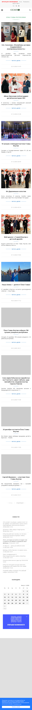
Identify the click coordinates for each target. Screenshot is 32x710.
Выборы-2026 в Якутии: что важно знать (15, 550)
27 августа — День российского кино (14, 546)
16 (27, 597)
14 (20, 597)
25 (8, 603)
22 (23, 600)
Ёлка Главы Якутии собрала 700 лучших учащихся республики (16, 331)
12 (12, 597)
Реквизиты (26, 1)
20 (16, 600)
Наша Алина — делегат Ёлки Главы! (16, 285)
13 (16, 597)
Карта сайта (16, 3)
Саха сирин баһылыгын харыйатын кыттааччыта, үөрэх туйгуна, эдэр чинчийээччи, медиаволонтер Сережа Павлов (16, 381)
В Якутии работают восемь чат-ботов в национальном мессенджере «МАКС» (14, 534)
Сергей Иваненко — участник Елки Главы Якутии (16, 478)
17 (4, 600)
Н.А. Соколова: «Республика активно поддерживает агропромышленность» (16, 47)
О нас (20, 1)
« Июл (4, 608)
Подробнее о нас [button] (17, 704)
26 (12, 603)
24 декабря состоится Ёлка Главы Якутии (16, 430)
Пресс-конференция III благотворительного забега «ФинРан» (14, 555)
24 (4, 603)
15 (23, 597)
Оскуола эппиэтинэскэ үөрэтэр (12, 560)
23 (27, 600)
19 (12, 600)
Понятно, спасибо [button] (16, 706)
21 (20, 600)
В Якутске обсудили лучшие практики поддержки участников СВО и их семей (14, 565)
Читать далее (16, 60)
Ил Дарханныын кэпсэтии (16, 191)
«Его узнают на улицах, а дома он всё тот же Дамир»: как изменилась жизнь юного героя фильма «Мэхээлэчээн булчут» (15, 523)
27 (16, 603)
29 (23, 603)
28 (20, 603)
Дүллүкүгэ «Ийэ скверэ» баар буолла (14, 529)
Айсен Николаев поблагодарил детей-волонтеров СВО (16, 97)
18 (8, 600)
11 (8, 597)
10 (4, 597)
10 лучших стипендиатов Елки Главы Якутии (16, 145)
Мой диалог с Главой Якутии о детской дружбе (16, 238)
